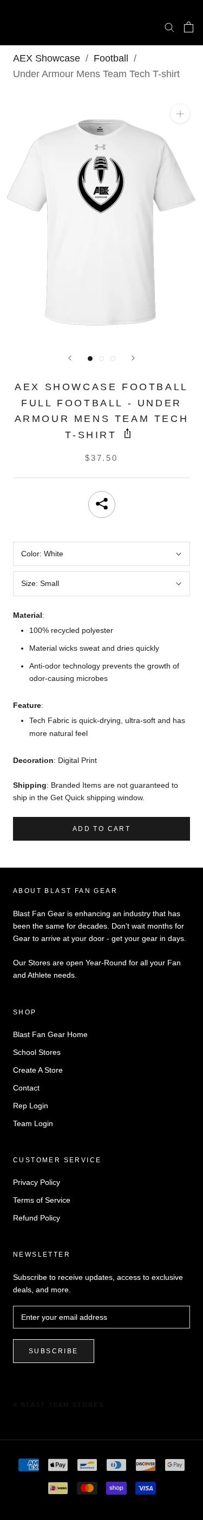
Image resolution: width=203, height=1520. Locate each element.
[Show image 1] (90, 358)
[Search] (169, 26)
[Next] (133, 358)
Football (111, 58)
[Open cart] (188, 27)
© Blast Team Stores (58, 1404)
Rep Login (30, 1105)
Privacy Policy (36, 1182)
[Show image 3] (112, 358)
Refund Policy (36, 1218)
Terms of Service (41, 1200)
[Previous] (69, 358)
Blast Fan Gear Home (50, 1034)
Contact (26, 1087)
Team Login (33, 1123)
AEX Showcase (46, 58)
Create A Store (38, 1070)
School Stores (37, 1052)
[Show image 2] (101, 358)
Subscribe (53, 1351)
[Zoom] (180, 113)
